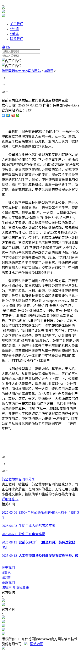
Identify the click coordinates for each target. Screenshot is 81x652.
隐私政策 (22, 587)
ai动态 (6, 577)
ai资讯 (48, 71)
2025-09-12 (40, 555)
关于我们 (8, 567)
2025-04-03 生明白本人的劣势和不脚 (28, 525)
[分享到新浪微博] (13, 115)
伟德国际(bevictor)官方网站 (21, 71)
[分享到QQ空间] (8, 115)
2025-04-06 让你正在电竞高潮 (23, 534)
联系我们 (8, 582)
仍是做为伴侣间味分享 (18, 479)
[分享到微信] (18, 115)
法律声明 (8, 587)
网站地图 (36, 644)
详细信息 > (10, 499)
